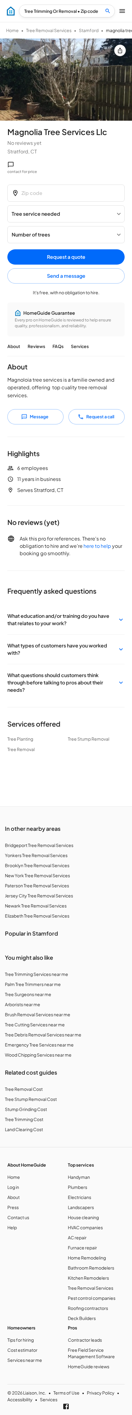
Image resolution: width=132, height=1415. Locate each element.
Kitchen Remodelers (88, 1278)
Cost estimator (22, 1350)
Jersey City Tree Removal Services (39, 895)
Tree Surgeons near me (28, 994)
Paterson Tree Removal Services (37, 885)
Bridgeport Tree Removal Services (39, 845)
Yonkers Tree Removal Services (36, 855)
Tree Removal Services (49, 30)
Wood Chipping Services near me (38, 1055)
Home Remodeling (87, 1257)
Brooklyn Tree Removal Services (37, 865)
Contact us (18, 1217)
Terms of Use (66, 1392)
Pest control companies (91, 1298)
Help (12, 1227)
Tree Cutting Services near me (35, 1024)
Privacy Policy (101, 1392)
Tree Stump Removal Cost (31, 1099)
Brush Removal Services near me (37, 1014)
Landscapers (81, 1207)
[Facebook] (66, 1406)
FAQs (58, 346)
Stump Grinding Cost (26, 1109)
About (13, 346)
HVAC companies (85, 1227)
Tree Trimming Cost (24, 1119)
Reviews (36, 346)
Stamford (89, 30)
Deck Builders (82, 1318)
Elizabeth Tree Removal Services (37, 915)
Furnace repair (82, 1247)
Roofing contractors (88, 1308)
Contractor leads (85, 1340)
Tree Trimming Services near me (36, 974)
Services (80, 346)
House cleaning (83, 1217)
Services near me (24, 1360)
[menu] (10, 11)
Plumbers (77, 1187)
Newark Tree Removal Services (36, 905)
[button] (66, 619)
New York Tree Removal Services (37, 875)
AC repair (77, 1237)
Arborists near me (22, 1004)
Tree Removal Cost (24, 1089)
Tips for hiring (20, 1340)
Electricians (79, 1197)
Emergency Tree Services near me (39, 1044)
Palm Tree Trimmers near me (33, 984)
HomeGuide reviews (88, 1366)
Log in (13, 1187)
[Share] (120, 50)
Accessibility (20, 1399)
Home (12, 30)
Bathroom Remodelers (91, 1267)
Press (13, 1207)
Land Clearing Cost (24, 1129)
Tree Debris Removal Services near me (43, 1034)
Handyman (79, 1177)
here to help (97, 546)
